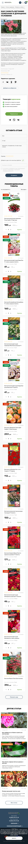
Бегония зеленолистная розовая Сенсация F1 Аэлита (13, 512)
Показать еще (14, 697)
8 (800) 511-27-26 (14, 817)
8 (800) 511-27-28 (14, 820)
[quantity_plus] (10, 229)
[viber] (14, 120)
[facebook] (3, 82)
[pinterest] (15, 82)
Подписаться (14, 114)
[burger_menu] (2, 2)
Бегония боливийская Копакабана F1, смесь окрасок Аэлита (13, 302)
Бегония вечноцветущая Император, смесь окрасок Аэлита (11, 637)
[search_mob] (20, 2)
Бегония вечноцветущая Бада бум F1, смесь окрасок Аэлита (13, 261)
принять (14, 838)
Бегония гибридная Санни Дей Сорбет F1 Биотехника (12, 428)
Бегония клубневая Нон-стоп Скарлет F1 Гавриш (12, 470)
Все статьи (14, 802)
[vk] (7, 82)
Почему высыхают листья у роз (11, 791)
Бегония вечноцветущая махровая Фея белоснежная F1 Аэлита (12, 344)
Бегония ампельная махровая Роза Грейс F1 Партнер (12, 219)
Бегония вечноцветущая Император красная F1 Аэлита (12, 595)
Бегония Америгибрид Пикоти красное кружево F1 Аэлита (12, 553)
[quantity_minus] (6, 229)
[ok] (11, 82)
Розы (3, 736)
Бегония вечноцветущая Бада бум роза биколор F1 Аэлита (13, 386)
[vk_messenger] (18, 120)
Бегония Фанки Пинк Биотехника (13, 678)
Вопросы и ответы (7, 714)
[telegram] (10, 120)
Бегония (3, 48)
